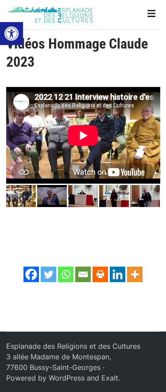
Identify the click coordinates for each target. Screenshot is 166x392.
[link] (11, 33)
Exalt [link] (109, 377)
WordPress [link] (67, 377)
